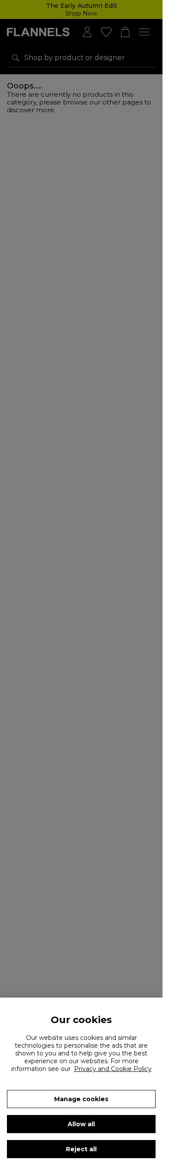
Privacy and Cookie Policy (113, 1069)
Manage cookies (81, 1099)
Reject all (81, 1149)
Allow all (81, 1124)
